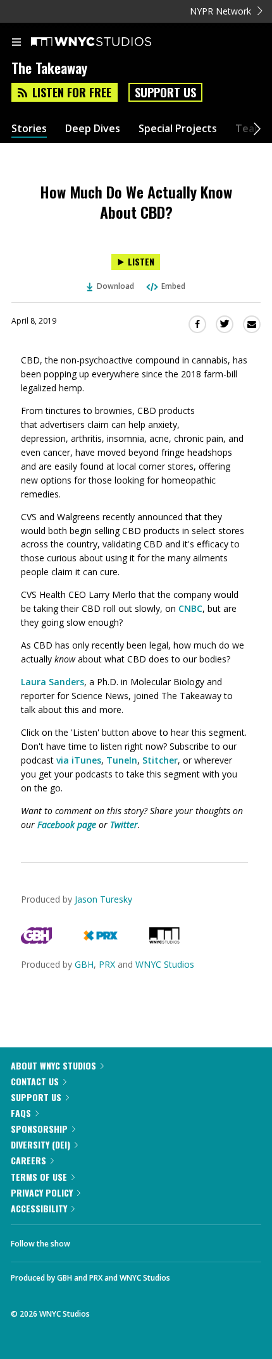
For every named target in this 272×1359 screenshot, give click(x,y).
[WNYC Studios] (164, 940)
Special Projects (178, 129)
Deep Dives (92, 129)
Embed (173, 286)
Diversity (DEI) (40, 1144)
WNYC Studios (164, 964)
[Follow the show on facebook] (92, 1240)
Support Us (165, 92)
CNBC (190, 608)
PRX (107, 964)
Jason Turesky (103, 899)
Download (115, 286)
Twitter (124, 825)
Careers (28, 1160)
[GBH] (36, 940)
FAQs (21, 1112)
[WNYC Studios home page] (107, 42)
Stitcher (160, 760)
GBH (84, 964)
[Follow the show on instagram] (161, 1240)
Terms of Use (39, 1176)
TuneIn (121, 760)
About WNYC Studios (53, 1065)
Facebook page (66, 825)
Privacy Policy (42, 1192)
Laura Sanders (52, 682)
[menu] (16, 43)
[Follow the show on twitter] (127, 1240)
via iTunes (78, 760)
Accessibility (39, 1208)
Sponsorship (39, 1128)
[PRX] (100, 940)
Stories (29, 129)
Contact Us (35, 1081)
